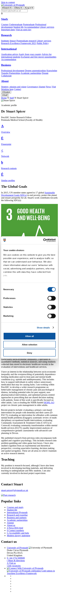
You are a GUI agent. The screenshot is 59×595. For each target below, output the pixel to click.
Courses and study (15, 507)
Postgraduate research (26, 41)
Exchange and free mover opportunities (38, 57)
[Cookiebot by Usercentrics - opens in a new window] (43, 240)
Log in (29, 8)
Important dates (8, 29)
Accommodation (31, 27)
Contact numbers (15, 530)
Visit (54, 86)
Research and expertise (17, 515)
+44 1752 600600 (16, 558)
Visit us (11, 563)
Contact (17, 89)
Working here (7, 89)
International (9, 48)
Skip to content (8, 2)
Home (4, 98)
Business (6, 65)
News (48, 86)
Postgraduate (29, 24)
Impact (13, 41)
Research (6, 35)
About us (11, 525)
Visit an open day (23, 29)
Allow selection (29, 344)
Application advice (9, 54)
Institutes (5, 41)
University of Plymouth (17, 547)
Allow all (29, 336)
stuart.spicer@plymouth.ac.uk (14, 490)
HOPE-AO (49, 402)
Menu (18, 8)
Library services (47, 27)
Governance (32, 86)
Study (4, 19)
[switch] (52, 298)
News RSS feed (15, 528)
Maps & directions (16, 560)
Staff (5, 95)
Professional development (12, 70)
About (5, 81)
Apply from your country (30, 54)
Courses (4, 24)
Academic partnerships (31, 73)
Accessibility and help (18, 533)
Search (6, 8)
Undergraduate (15, 24)
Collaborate (6, 75)
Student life (18, 27)
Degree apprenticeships (35, 70)
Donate (45, 73)
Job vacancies (14, 565)
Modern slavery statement (18, 535)
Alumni (41, 86)
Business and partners (16, 517)
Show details (43, 327)
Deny (29, 353)
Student (6, 92)
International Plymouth (17, 512)
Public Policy (43, 43)
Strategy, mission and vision (13, 86)
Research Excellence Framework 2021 (18, 43)
